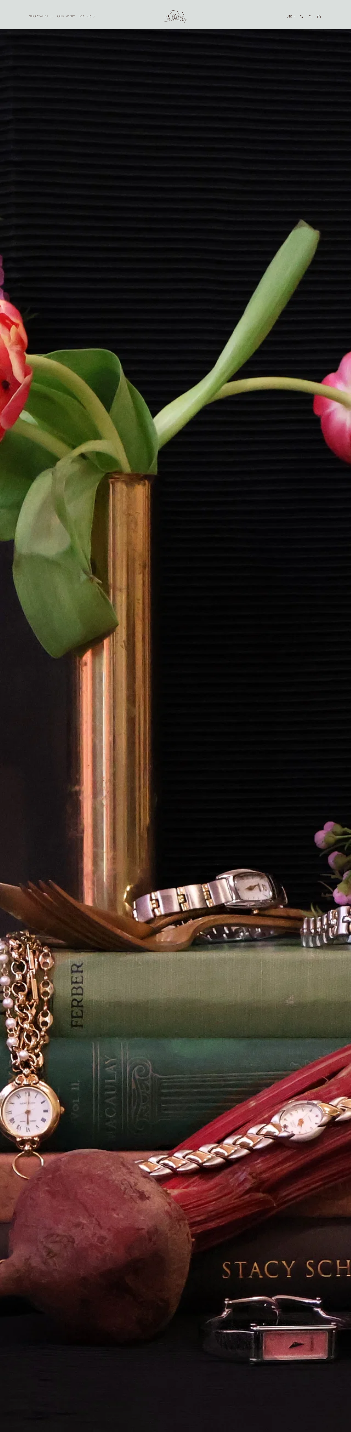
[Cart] (318, 16)
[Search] (301, 16)
